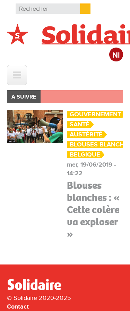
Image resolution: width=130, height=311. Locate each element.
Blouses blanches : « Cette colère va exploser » (93, 210)
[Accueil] (37, 289)
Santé (79, 124)
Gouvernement (95, 114)
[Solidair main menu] (17, 75)
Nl (116, 55)
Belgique (85, 154)
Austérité (86, 134)
